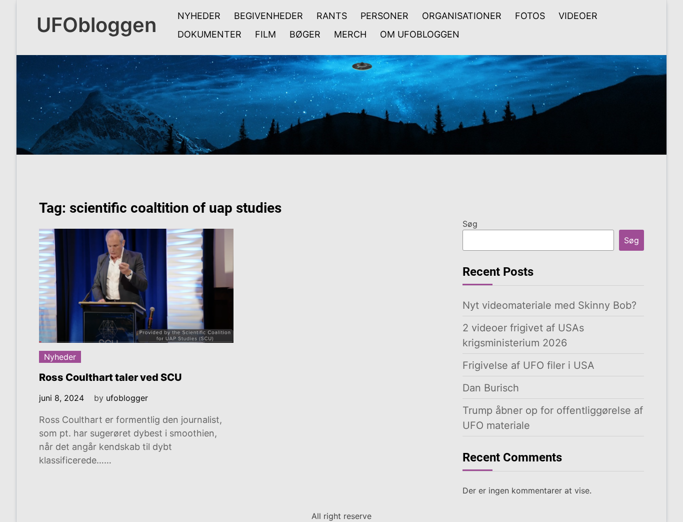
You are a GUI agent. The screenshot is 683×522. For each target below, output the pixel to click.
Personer (384, 16)
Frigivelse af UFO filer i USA (528, 365)
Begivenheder (268, 16)
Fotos (530, 16)
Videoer (578, 16)
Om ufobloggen (420, 34)
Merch (350, 34)
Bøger (305, 34)
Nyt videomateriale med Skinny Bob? (549, 305)
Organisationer (462, 16)
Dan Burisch (490, 388)
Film (265, 34)
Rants (331, 16)
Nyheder (199, 16)
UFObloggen (96, 25)
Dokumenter (210, 34)
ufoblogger (127, 398)
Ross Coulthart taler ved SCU (110, 377)
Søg (470, 224)
